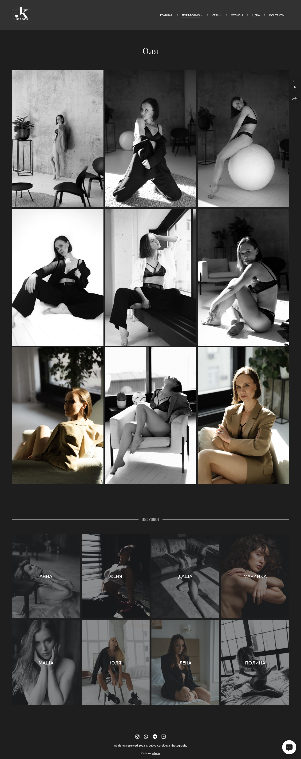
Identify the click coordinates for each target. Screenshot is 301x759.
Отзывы (237, 15)
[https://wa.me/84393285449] (146, 736)
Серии (217, 15)
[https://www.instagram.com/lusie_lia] (137, 736)
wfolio (156, 753)
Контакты (276, 15)
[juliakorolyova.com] (21, 15)
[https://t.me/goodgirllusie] (155, 736)
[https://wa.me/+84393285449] (164, 736)
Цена (256, 15)
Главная (166, 15)
